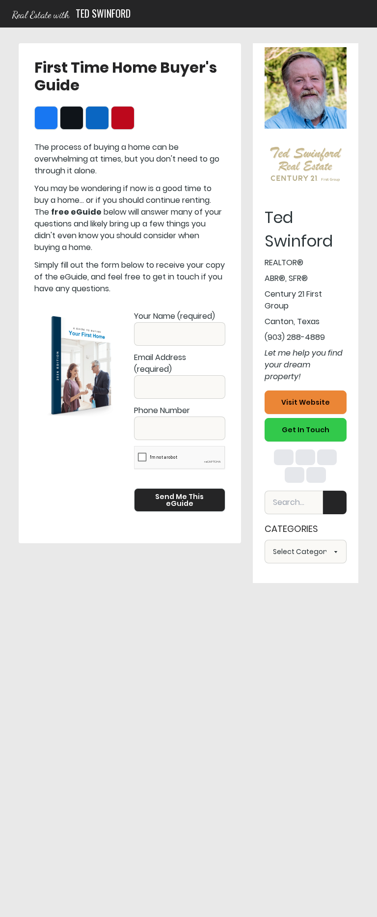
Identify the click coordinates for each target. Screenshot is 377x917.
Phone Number (162, 410)
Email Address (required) (160, 363)
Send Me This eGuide (179, 500)
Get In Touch (305, 430)
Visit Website (305, 402)
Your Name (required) (174, 316)
